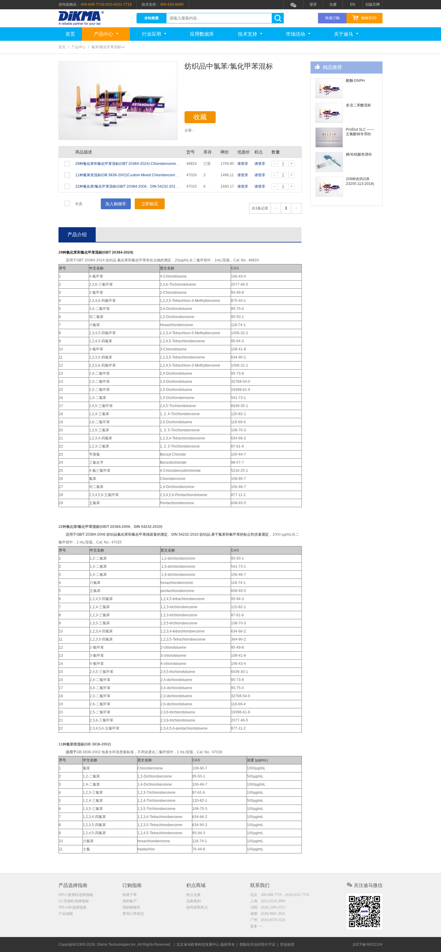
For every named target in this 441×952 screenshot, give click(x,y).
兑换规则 (193, 901)
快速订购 (332, 18)
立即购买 (149, 203)
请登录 (242, 164)
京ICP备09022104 (367, 944)
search (278, 18)
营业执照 (287, 944)
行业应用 (151, 34)
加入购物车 (115, 203)
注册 (333, 4)
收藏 (200, 117)
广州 (267, 920)
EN (352, 4)
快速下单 (129, 895)
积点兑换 (193, 895)
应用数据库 (202, 34)
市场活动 (295, 34)
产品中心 (103, 34)
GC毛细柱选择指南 (73, 901)
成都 (267, 914)
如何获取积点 (197, 907)
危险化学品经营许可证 (257, 944)
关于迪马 (343, 34)
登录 (313, 4)
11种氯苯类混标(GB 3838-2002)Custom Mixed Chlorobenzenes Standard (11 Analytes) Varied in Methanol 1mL (165, 175)
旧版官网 (372, 4)
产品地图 (65, 914)
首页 (70, 34)
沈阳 (267, 907)
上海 (267, 901)
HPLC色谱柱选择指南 (75, 895)
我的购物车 (131, 907)
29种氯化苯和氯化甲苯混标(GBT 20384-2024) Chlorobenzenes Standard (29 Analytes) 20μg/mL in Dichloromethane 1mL (173, 164)
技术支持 (247, 34)
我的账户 (129, 901)
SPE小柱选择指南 (72, 907)
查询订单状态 (133, 914)
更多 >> (256, 926)
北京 (279, 895)
